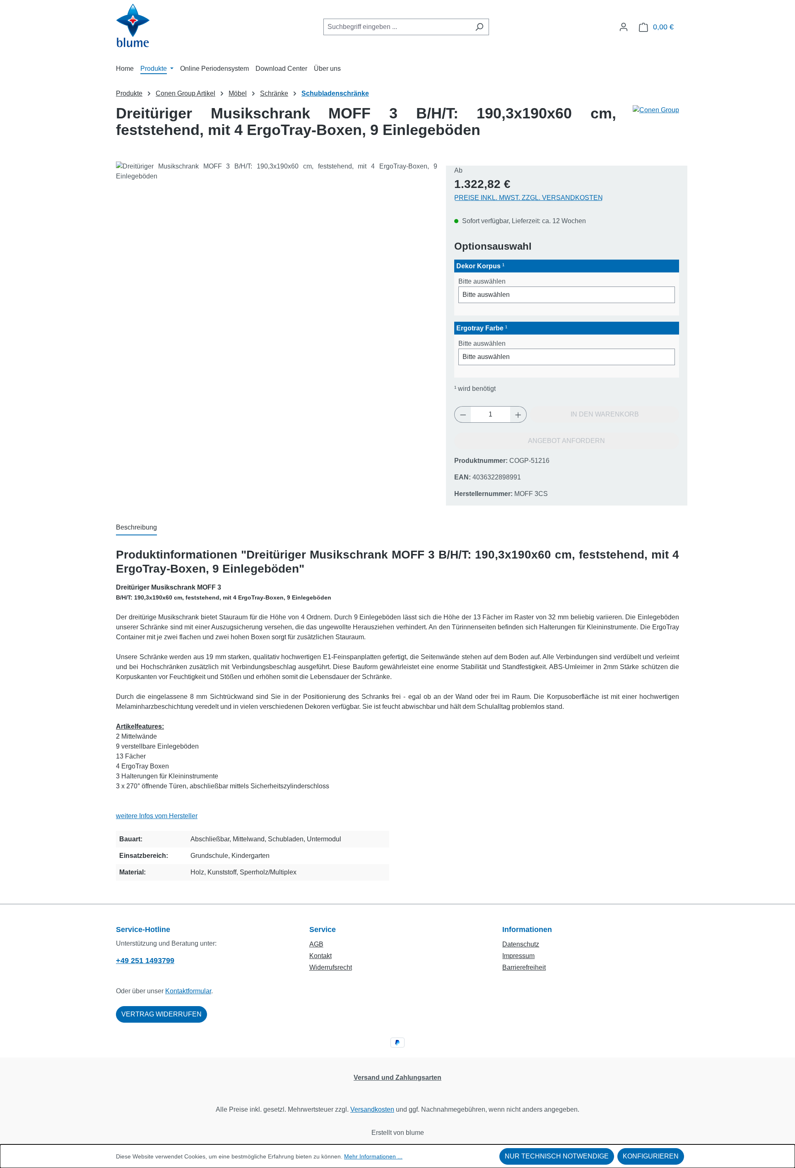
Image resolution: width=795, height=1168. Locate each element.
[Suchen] (479, 27)
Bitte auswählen (482, 281)
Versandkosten (372, 1109)
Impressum (518, 955)
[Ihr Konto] (624, 27)
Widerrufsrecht (330, 967)
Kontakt (320, 955)
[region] (277, 250)
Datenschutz (520, 944)
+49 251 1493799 (145, 960)
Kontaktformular (188, 991)
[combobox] (396, 27)
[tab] (136, 527)
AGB (316, 944)
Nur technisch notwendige (557, 1156)
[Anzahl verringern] (463, 414)
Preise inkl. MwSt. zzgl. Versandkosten (528, 197)
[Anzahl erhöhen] (518, 414)
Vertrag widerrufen (161, 1014)
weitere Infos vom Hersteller (157, 815)
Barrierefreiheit (524, 967)
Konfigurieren (651, 1156)
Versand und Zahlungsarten (397, 1077)
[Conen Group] (656, 125)
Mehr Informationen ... (373, 1156)
